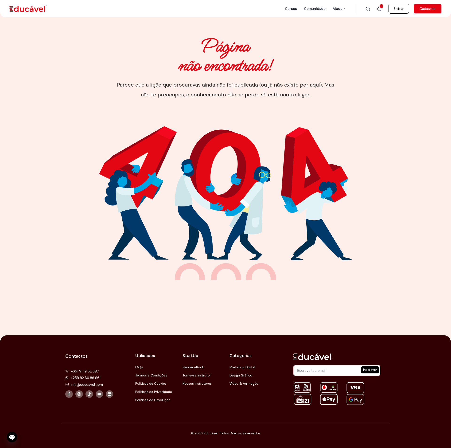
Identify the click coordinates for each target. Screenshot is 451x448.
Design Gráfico (240, 375)
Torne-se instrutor (197, 375)
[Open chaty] (12, 437)
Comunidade (315, 8)
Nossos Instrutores (197, 383)
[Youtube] (99, 394)
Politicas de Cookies (151, 383)
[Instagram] (79, 394)
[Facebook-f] (69, 394)
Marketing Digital (242, 367)
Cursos (291, 8)
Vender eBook (193, 367)
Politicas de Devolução (153, 400)
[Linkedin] (109, 394)
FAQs (139, 367)
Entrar (398, 8)
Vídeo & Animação (243, 383)
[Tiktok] (89, 394)
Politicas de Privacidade (153, 392)
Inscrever (370, 370)
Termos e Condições (151, 375)
